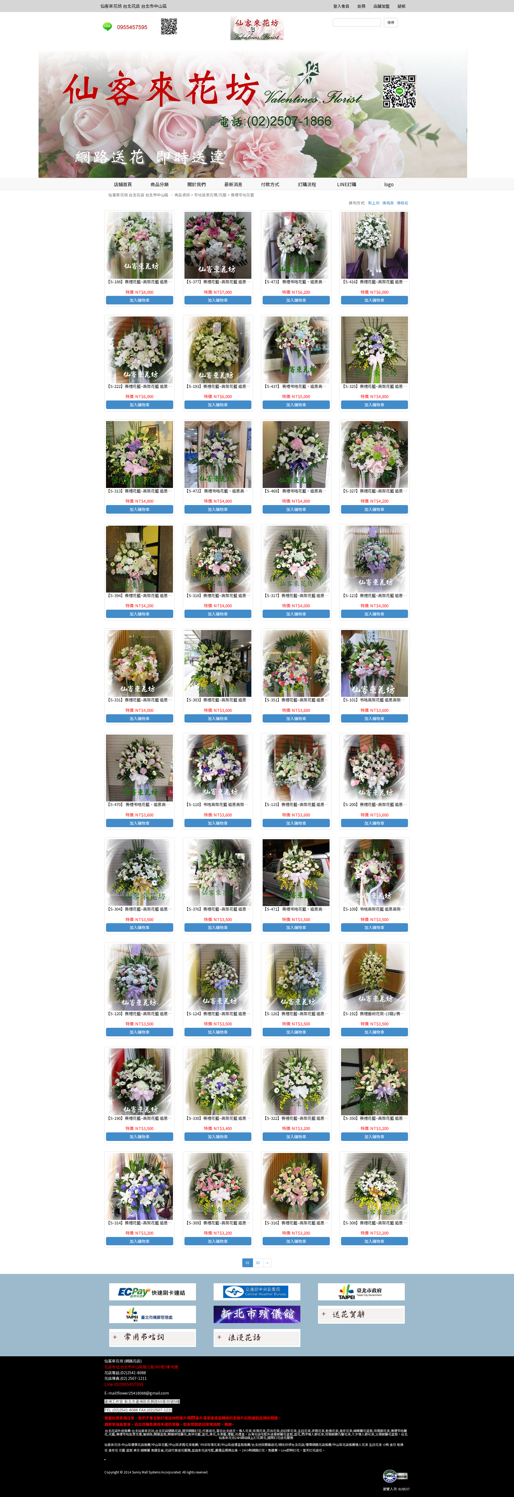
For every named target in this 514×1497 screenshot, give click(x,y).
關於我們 (196, 184)
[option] (257, 111)
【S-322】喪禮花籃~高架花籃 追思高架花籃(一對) (307, 1118)
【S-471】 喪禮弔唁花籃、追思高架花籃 (298, 909)
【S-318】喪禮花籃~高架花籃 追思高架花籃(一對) (228, 595)
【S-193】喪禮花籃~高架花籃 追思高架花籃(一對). (229, 386)
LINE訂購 (346, 184)
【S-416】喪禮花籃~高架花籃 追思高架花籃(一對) (385, 281)
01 (248, 1262)
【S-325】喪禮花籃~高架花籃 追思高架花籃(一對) (385, 386)
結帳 (402, 6)
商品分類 (159, 184)
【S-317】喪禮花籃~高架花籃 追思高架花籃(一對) (307, 595)
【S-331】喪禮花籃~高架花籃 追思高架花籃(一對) (150, 699)
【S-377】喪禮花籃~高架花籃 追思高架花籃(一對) (228, 281)
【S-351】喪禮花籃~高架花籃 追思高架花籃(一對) (307, 699)
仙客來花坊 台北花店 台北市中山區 (133, 6)
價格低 (403, 202)
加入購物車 (140, 300)
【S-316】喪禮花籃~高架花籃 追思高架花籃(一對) (307, 1222)
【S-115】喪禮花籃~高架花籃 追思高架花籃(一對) (307, 804)
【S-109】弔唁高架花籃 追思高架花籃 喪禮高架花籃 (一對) (393, 909)
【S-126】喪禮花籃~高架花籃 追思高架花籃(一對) (307, 1013)
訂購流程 (307, 184)
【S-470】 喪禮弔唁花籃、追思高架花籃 (142, 804)
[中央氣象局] (257, 1291)
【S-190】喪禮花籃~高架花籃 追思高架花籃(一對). (151, 1118)
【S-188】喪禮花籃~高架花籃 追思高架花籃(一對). (151, 281)
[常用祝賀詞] (361, 1314)
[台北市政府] (361, 1291)
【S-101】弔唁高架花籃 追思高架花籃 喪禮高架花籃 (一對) (393, 699)
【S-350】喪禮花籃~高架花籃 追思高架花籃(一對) (385, 1118)
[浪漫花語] (257, 1337)
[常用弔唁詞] (152, 1337)
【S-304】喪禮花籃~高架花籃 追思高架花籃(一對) (150, 909)
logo (389, 184)
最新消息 (233, 184)
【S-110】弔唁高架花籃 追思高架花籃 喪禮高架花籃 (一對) (236, 804)
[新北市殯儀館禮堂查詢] (257, 1313)
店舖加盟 (381, 6)
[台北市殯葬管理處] (152, 1313)
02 (258, 1262)
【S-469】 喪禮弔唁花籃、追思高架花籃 (298, 491)
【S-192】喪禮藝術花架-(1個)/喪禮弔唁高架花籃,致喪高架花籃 (397, 1013)
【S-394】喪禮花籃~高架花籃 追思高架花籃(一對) (150, 595)
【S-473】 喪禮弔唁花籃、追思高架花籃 (298, 281)
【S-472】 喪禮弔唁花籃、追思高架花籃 (220, 491)
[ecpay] (152, 1291)
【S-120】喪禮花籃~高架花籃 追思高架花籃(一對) (150, 1013)
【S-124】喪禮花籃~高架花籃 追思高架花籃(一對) (228, 1013)
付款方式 (270, 184)
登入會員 (341, 6)
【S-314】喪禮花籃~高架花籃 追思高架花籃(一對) (150, 1222)
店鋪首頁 (123, 184)
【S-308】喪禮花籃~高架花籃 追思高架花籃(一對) (385, 1222)
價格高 (388, 202)
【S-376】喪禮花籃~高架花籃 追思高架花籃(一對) (228, 909)
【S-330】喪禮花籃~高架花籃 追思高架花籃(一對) (228, 1118)
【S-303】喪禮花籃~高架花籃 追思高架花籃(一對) (228, 699)
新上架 (374, 202)
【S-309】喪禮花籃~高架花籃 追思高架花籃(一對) (228, 1222)
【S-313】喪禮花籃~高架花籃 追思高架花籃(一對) (150, 491)
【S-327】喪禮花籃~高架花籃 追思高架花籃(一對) (385, 491)
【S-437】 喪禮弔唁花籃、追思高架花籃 (298, 386)
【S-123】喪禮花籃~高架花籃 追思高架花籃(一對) (385, 595)
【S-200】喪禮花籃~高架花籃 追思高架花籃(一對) (385, 804)
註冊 (361, 6)
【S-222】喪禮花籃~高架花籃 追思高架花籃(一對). (151, 386)
